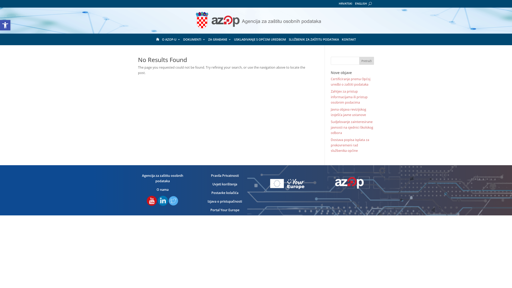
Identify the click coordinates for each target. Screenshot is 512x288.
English (361, 3)
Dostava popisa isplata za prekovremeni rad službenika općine (350, 145)
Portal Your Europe (224, 210)
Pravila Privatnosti (225, 175)
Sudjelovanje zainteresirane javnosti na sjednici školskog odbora (352, 127)
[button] (5, 25)
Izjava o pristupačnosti (225, 201)
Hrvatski (345, 3)
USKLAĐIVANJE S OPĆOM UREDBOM (260, 39)
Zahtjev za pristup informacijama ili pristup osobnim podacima (349, 96)
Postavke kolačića (224, 193)
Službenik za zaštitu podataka (314, 39)
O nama (163, 189)
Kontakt (349, 39)
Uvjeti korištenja (224, 184)
